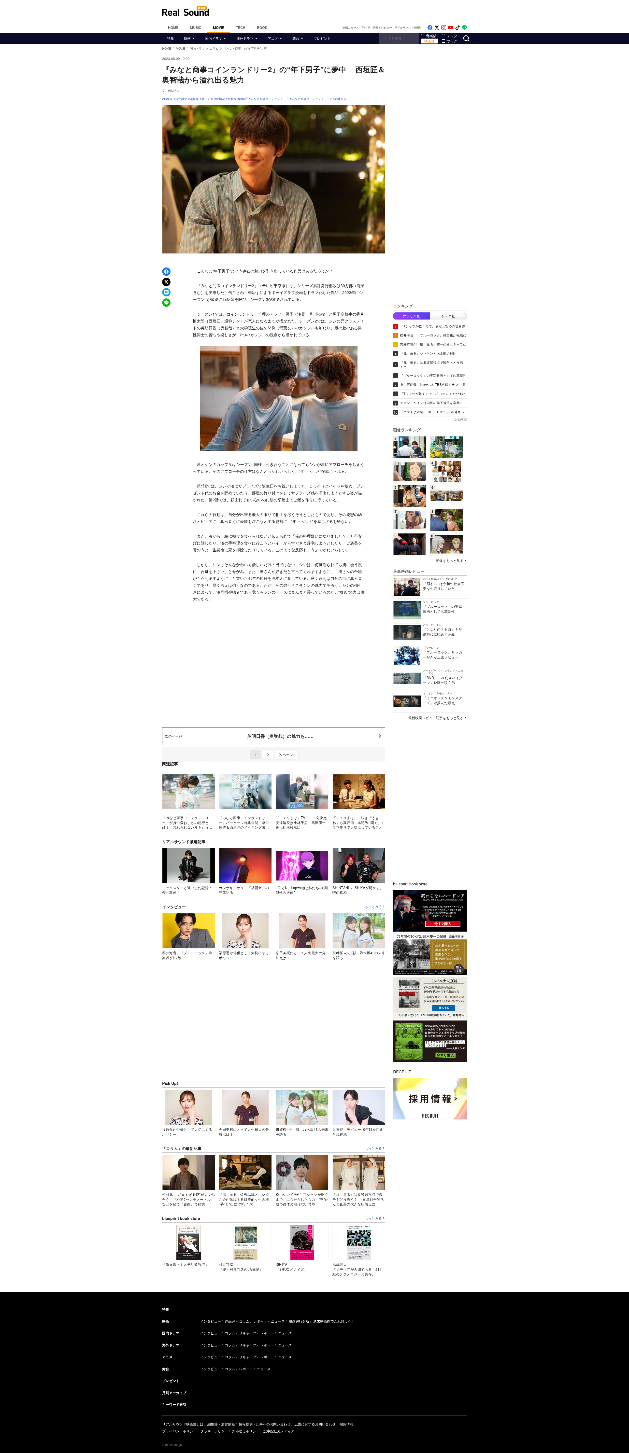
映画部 (429, 41)
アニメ (273, 38)
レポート (260, 1321)
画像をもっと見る (449, 560)
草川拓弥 (207, 99)
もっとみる (373, 907)
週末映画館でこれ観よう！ (334, 1321)
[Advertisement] (348, 11)
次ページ (286, 754)
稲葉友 (168, 99)
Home (173, 27)
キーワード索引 (174, 1404)
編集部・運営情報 (221, 1424)
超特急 (194, 99)
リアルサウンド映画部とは (182, 1424)
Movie (218, 27)
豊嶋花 (220, 99)
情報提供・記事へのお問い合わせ (264, 1424)
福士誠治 (181, 99)
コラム (244, 1321)
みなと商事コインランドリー (270, 99)
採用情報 (346, 1424)
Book (262, 27)
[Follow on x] (436, 27)
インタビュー (210, 1321)
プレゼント (322, 38)
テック (452, 35)
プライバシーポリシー (179, 1430)
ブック (452, 41)
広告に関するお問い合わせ (315, 1424)
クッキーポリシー (214, 1430)
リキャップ (247, 1332)
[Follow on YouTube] (450, 27)
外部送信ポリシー (245, 1430)
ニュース (278, 1321)
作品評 (230, 1321)
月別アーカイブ (174, 1392)
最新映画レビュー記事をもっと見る (435, 717)
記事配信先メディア (278, 1430)
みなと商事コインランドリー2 (312, 99)
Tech (240, 27)
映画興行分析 (299, 1321)
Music (195, 27)
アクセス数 (411, 316)
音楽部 (431, 35)
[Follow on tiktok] (457, 27)
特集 (170, 38)
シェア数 (448, 316)
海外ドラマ (245, 38)
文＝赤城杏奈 (171, 90)
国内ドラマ (213, 38)
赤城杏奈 (340, 99)
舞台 (295, 38)
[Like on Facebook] (430, 27)
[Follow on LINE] (464, 27)
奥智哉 (232, 99)
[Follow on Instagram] (443, 27)
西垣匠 (243, 99)
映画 (187, 38)
